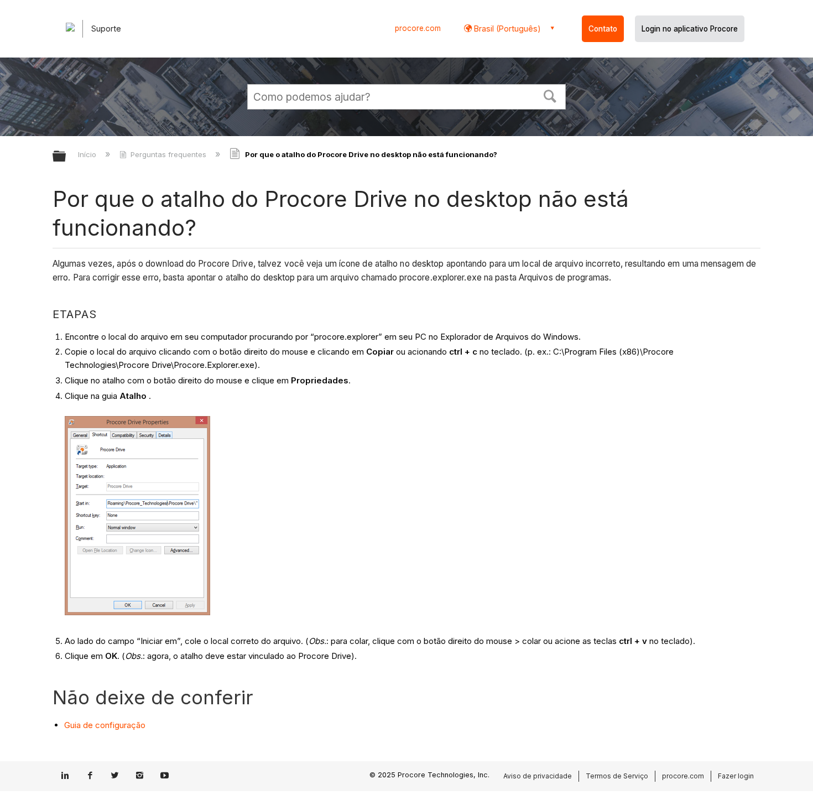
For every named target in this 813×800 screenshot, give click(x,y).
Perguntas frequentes (168, 154)
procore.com (418, 28)
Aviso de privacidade (537, 776)
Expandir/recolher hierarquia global (66, 157)
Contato (602, 28)
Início (88, 154)
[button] (550, 95)
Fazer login (736, 776)
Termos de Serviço (617, 776)
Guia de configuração (104, 725)
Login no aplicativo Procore (690, 28)
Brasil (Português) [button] (506, 28)
